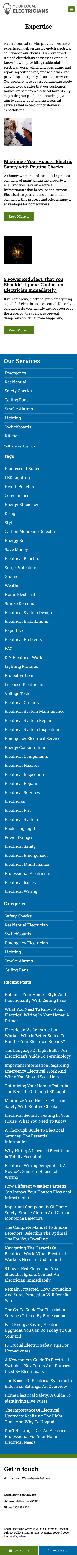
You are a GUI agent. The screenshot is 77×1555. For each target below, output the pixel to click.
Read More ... (19, 216)
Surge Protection (20, 567)
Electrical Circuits (22, 702)
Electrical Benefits (22, 558)
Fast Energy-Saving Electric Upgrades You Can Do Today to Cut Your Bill (38, 1330)
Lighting (13, 418)
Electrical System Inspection (32, 729)
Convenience (17, 495)
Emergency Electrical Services (33, 738)
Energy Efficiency (21, 504)
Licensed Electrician (24, 684)
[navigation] (71, 9)
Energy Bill (15, 540)
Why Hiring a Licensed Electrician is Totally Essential (38, 1153)
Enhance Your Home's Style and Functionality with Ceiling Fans (35, 997)
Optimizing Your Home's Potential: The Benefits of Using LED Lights (37, 1088)
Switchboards (18, 427)
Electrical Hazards (22, 765)
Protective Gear (19, 675)
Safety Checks (18, 390)
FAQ (9, 648)
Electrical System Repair (28, 720)
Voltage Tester (18, 693)
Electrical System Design (28, 612)
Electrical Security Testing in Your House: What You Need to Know (37, 1118)
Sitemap (28, 1532)
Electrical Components (26, 756)
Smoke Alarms (19, 408)
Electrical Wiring (21, 891)
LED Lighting (17, 477)
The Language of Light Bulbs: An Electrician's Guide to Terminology (38, 1053)
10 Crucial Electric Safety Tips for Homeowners (37, 1348)
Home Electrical (20, 594)
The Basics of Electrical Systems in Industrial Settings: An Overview (38, 1383)
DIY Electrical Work (23, 657)
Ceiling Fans (17, 399)
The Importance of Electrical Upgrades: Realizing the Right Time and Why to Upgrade (33, 1415)
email (19, 446)
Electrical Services (22, 792)
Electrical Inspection (24, 774)
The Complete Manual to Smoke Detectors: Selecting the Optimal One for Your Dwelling (36, 1233)
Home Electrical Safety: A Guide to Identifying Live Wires (38, 1398)
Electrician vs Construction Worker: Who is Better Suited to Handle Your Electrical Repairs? (35, 1035)
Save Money (16, 549)
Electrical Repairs (21, 783)
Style (9, 522)
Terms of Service (56, 1529)
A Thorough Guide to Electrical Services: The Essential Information (34, 1135)
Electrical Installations (26, 621)
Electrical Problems (23, 639)
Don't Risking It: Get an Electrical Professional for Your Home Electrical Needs (36, 1436)
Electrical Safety (20, 846)
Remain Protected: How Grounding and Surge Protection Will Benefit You (38, 1294)
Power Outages (19, 837)
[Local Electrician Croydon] (25, 14)
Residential (15, 382)
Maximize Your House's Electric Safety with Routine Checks (38, 164)
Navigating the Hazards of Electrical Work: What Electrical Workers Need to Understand (35, 1253)
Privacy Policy (13, 1532)
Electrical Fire (18, 810)
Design (11, 513)
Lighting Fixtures (21, 666)
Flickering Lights (21, 828)
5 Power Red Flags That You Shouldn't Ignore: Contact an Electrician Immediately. (33, 284)
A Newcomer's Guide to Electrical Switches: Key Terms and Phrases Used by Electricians (37, 1365)
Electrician (15, 801)
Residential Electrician (26, 925)
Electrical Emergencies (26, 855)
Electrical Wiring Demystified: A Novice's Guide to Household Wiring (35, 1171)
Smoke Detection (21, 603)
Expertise (14, 630)
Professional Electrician (27, 873)
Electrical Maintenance (27, 864)
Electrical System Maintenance (34, 711)
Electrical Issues (20, 882)
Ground (12, 576)
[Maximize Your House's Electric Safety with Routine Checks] (18, 145)
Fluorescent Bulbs (22, 468)
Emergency (15, 373)
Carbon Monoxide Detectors (31, 531)
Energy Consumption (25, 747)
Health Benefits (19, 486)
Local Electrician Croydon (20, 1529)
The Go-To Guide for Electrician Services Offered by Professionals (37, 1312)
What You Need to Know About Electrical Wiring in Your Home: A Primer (37, 1015)
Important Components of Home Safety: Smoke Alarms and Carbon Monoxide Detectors (37, 1212)
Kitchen (12, 435)
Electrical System (21, 819)
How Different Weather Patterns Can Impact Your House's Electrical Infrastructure (38, 1191)
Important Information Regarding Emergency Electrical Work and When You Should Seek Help (37, 1071)
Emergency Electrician (26, 942)
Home (8, 1536)
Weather (13, 585)
